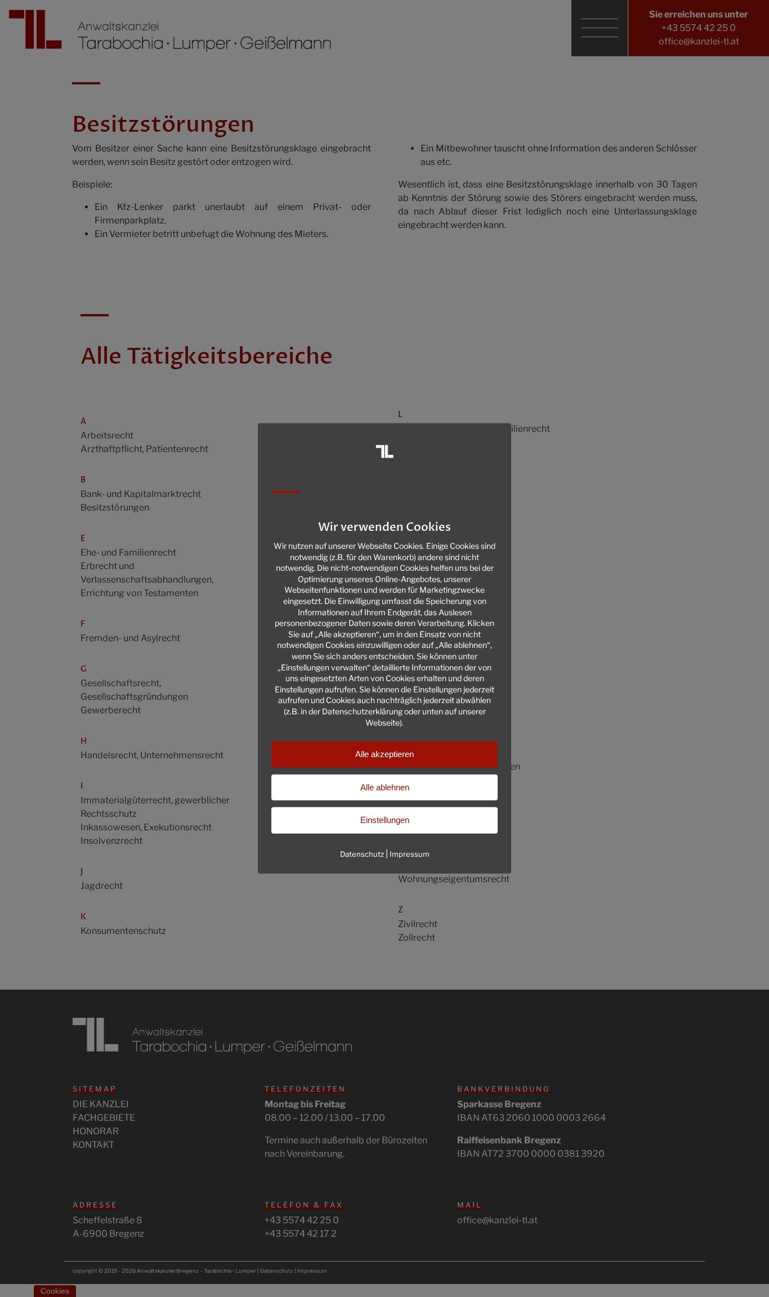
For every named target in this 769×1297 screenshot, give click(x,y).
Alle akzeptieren (384, 754)
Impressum (410, 853)
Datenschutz (362, 853)
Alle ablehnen (384, 786)
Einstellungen (384, 820)
